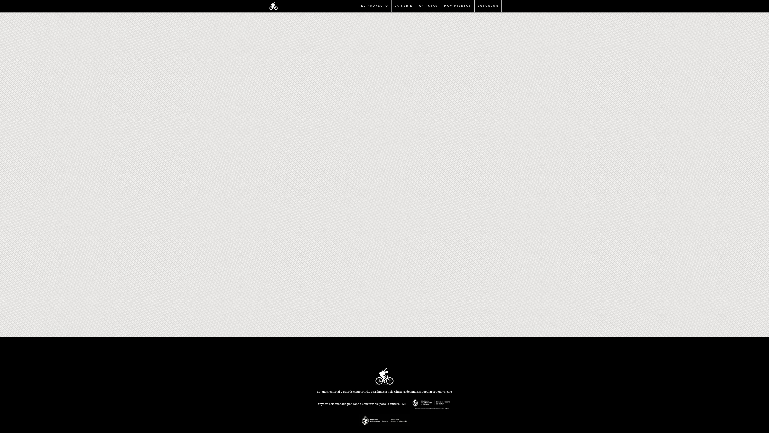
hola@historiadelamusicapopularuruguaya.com (420, 392)
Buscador (488, 5)
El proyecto (374, 5)
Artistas (428, 5)
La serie (404, 5)
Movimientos (457, 5)
